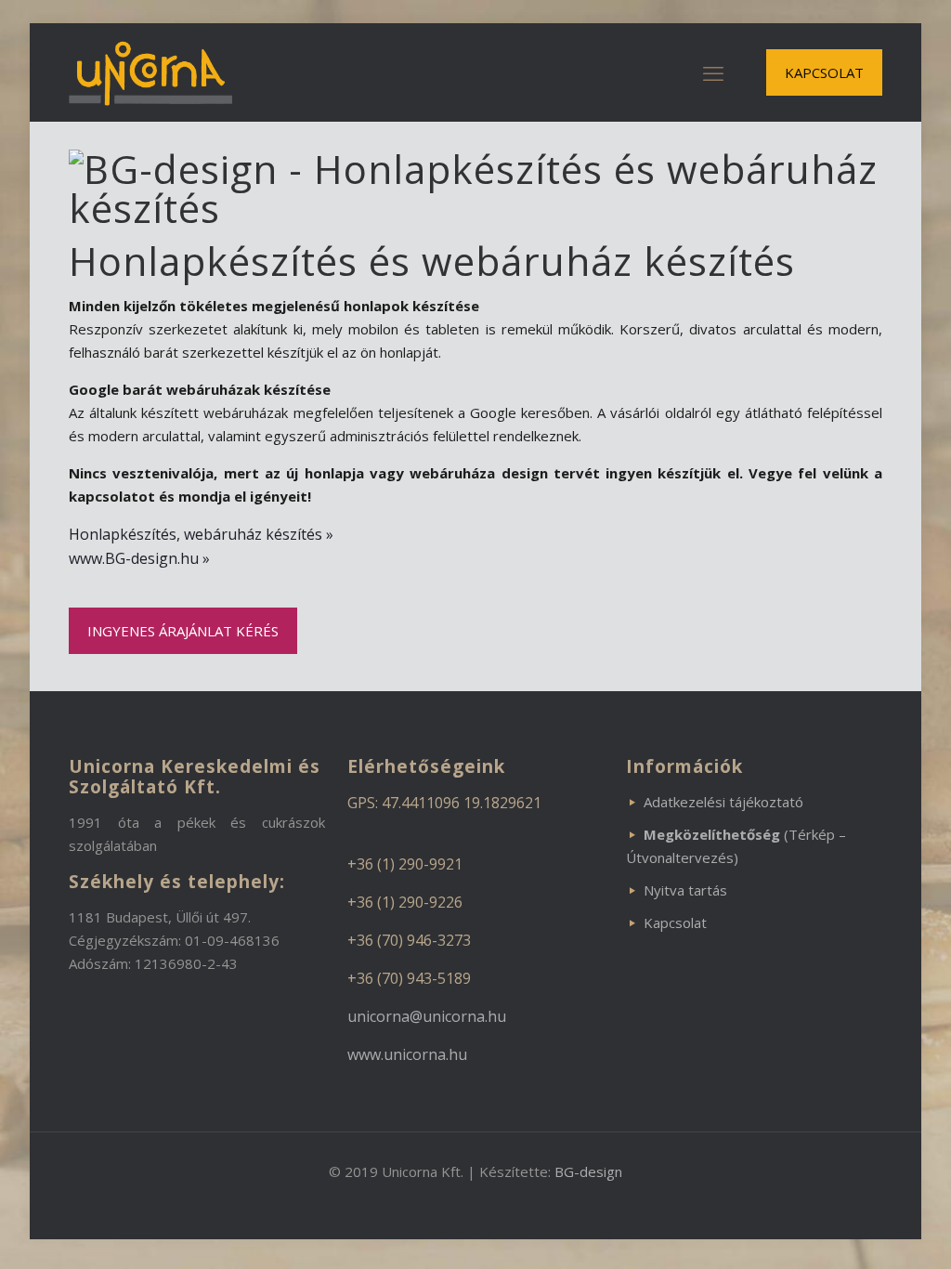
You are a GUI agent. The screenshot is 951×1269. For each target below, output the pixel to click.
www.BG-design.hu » (139, 558)
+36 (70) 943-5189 (409, 978)
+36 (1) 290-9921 (404, 864)
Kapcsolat (675, 922)
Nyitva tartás (685, 890)
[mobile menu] (713, 72)
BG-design (588, 1171)
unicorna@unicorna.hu (426, 1016)
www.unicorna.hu (407, 1054)
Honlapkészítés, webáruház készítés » (201, 534)
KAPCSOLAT (824, 72)
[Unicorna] (150, 72)
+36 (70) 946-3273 (409, 940)
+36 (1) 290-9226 (404, 902)
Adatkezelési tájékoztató (723, 801)
